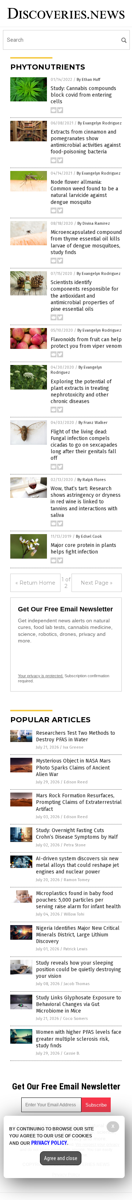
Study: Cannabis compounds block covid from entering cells (83, 95)
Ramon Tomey (76, 879)
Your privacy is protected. (40, 676)
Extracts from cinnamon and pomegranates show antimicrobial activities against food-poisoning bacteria (86, 142)
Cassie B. (72, 1053)
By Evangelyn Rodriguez (100, 123)
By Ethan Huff (88, 79)
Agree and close (60, 1158)
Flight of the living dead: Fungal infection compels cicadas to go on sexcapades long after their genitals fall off (84, 445)
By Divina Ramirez (93, 223)
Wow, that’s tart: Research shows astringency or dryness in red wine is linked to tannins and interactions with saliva (86, 501)
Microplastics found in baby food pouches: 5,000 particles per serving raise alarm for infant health (78, 900)
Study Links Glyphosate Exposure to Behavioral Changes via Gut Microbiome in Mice (78, 1004)
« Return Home (35, 582)
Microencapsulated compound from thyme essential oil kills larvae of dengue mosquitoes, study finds (86, 242)
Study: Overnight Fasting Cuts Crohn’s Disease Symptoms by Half (77, 833)
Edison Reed (76, 782)
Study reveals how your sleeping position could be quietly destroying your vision (78, 969)
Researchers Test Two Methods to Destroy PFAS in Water (75, 736)
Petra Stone (75, 845)
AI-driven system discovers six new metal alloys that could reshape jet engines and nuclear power (77, 865)
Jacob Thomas (76, 983)
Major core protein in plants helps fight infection (83, 548)
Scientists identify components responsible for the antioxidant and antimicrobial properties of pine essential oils (84, 295)
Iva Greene (73, 747)
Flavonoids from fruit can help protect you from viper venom (86, 342)
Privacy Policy (49, 1143)
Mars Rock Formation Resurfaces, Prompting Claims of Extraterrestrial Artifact (79, 802)
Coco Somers (75, 1018)
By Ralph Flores (91, 479)
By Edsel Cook (89, 536)
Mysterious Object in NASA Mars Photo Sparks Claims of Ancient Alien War (73, 767)
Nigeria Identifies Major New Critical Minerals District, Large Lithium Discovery (78, 934)
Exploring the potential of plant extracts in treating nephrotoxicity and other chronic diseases (81, 392)
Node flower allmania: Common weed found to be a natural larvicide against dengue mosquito (84, 192)
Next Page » (97, 582)
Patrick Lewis (75, 949)
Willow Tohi (74, 914)
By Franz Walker (92, 422)
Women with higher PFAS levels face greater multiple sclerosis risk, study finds (78, 1038)
